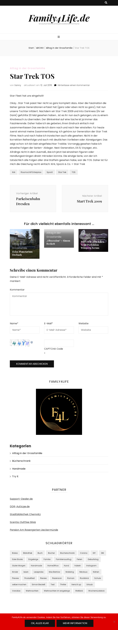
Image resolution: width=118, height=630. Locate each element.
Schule (97, 578)
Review (43, 578)
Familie (47, 559)
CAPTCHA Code (53, 349)
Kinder (15, 572)
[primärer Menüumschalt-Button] (59, 37)
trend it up (76, 584)
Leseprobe (38, 572)
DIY (94, 553)
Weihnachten (32, 590)
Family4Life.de (59, 18)
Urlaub (90, 584)
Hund (66, 565)
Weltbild (79, 590)
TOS (73, 172)
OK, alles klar (40, 623)
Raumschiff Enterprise (31, 172)
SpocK (50, 172)
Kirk (13, 172)
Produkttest (29, 578)
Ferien (79, 559)
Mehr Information (75, 623)
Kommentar (17, 289)
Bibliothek (27, 553)
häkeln (78, 565)
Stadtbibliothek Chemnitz (25, 514)
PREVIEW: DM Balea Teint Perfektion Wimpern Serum (92, 244)
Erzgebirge (33, 559)
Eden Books (17, 559)
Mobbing (70, 572)
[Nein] (114, 621)
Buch (40, 553)
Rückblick (84, 578)
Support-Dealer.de (21, 499)
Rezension (57, 578)
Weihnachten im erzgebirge (57, 590)
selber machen (19, 584)
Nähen (96, 572)
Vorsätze (16, 590)
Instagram (91, 565)
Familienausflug (63, 559)
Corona (83, 553)
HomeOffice (52, 565)
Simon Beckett (38, 584)
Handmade (19, 468)
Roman (70, 578)
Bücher (51, 553)
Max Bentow (54, 572)
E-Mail (48, 323)
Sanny (17, 85)
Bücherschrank (21, 461)
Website (83, 323)
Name (14, 323)
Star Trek (62, 172)
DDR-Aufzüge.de (20, 506)
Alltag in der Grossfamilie (27, 68)
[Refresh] (31, 341)
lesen (26, 572)
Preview (15, 578)
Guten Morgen (18, 565)
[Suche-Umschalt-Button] (106, 3)
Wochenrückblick (96, 590)
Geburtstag (93, 559)
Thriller (63, 584)
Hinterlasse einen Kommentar (74, 85)
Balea (15, 553)
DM (102, 553)
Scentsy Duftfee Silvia (23, 522)
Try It (15, 476)
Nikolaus (83, 572)
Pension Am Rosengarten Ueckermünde (34, 530)
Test (53, 584)
